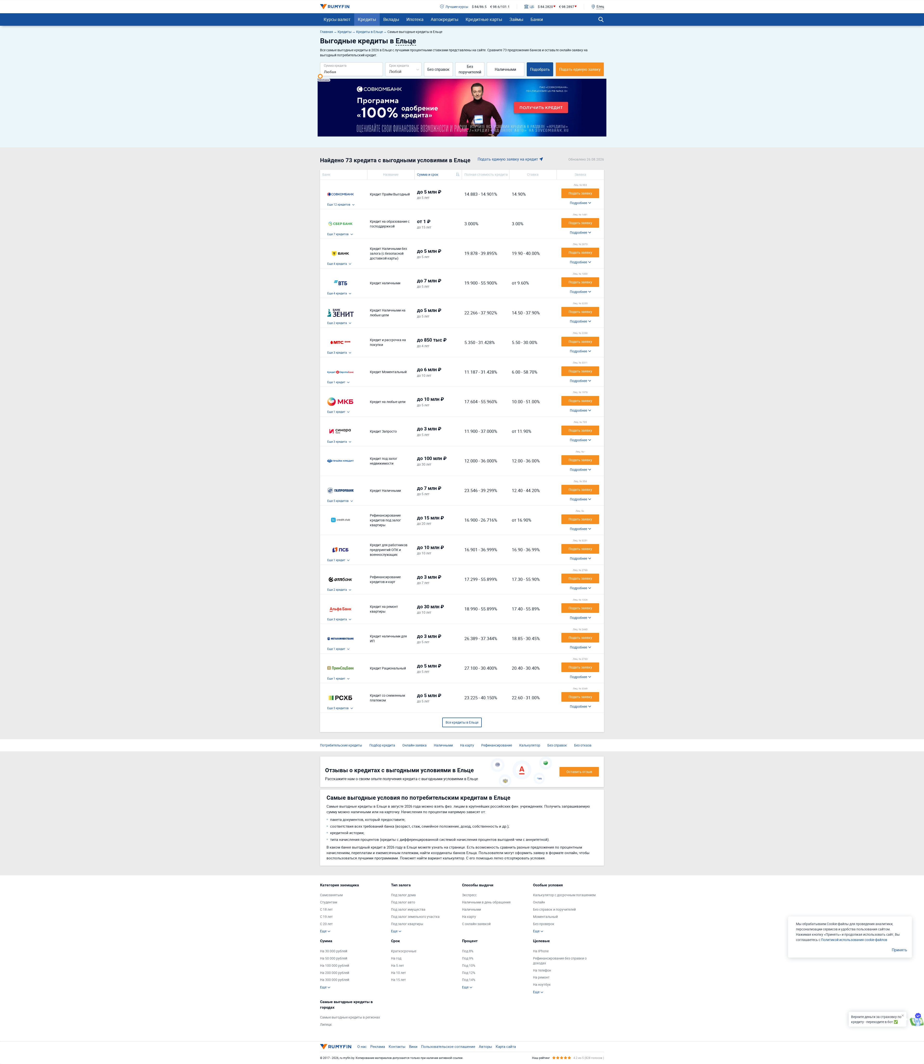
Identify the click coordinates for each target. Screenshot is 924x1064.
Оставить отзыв (579, 771)
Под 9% (467, 958)
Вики (413, 1046)
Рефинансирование (496, 745)
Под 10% (468, 965)
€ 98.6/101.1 (500, 6)
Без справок (438, 69)
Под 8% (467, 951)
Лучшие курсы (456, 6)
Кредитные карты (484, 19)
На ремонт (541, 977)
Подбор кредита (382, 745)
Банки (537, 19)
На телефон (542, 970)
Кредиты (367, 19)
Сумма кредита (335, 65)
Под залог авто (403, 902)
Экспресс (469, 895)
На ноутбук (542, 984)
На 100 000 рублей (334, 965)
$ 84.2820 (545, 6)
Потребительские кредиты (341, 745)
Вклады (391, 19)
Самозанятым (331, 895)
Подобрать (540, 69)
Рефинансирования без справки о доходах (560, 960)
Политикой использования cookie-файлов (854, 939)
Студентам (328, 902)
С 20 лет (326, 923)
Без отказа (582, 745)
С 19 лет (326, 916)
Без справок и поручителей (554, 909)
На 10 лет (398, 972)
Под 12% (468, 972)
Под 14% (468, 979)
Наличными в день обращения (486, 902)
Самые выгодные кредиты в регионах (350, 1017)
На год (396, 958)
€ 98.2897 (566, 6)
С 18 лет (326, 909)
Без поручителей (470, 69)
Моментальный (545, 916)
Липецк (326, 1024)
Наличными (505, 69)
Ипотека (415, 19)
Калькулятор (529, 745)
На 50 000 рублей (333, 958)
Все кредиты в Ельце (462, 722)
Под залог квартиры (407, 923)
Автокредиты (444, 19)
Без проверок (543, 923)
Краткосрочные (403, 951)
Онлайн (539, 902)
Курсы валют (337, 19)
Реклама (377, 1046)
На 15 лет (398, 979)
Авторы (485, 1046)
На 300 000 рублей (334, 979)
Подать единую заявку (580, 69)
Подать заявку (580, 193)
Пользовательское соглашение (448, 1046)
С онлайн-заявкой (476, 923)
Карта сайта (506, 1046)
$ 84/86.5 (479, 6)
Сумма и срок (427, 174)
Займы (516, 19)
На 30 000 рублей (333, 951)
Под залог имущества (408, 909)
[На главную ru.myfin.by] (335, 1046)
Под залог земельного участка (415, 916)
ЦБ (532, 6)
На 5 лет (397, 965)
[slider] (320, 76)
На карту (467, 745)
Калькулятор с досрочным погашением (564, 895)
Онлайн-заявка (414, 745)
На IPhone (541, 951)
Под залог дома (403, 895)
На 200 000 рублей (334, 972)
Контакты (397, 1046)
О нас (362, 1046)
